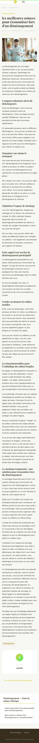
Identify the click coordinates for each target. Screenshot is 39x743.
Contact (26, 732)
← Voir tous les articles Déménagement (17, 680)
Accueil (4, 7)
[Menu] (23, 2)
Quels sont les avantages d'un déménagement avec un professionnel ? (19, 716)
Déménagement (14, 7)
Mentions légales (15, 732)
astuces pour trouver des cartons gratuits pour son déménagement (19, 709)
